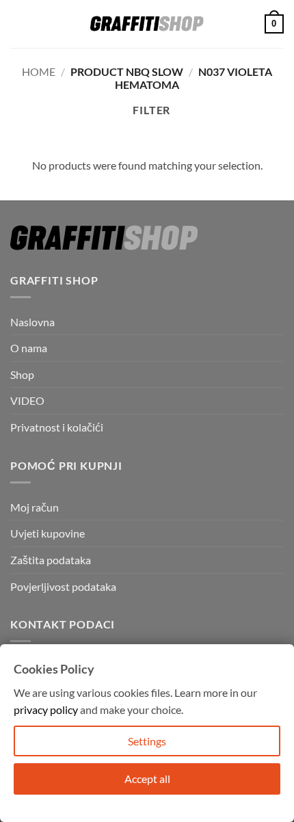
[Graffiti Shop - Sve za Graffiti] (147, 24)
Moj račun (34, 507)
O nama (28, 347)
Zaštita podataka (50, 559)
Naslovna (32, 321)
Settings (147, 740)
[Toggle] (275, 401)
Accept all (147, 778)
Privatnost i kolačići (56, 427)
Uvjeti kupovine (47, 533)
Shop (22, 374)
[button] (18, 23)
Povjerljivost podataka (63, 586)
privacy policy (46, 709)
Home (38, 71)
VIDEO (27, 400)
